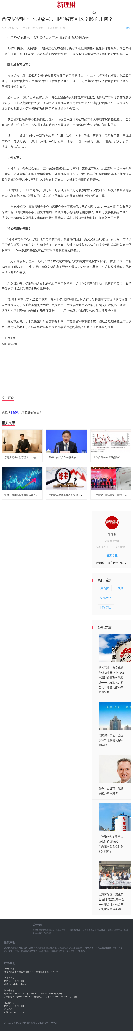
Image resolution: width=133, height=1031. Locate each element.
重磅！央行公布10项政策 (62, 457)
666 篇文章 (102, 546)
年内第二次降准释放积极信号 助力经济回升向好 (74, 494)
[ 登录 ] (15, 412)
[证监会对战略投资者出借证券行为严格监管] (22, 478)
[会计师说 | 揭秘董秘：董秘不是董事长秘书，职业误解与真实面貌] (111, 478)
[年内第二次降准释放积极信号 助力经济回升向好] (66, 478)
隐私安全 (106, 607)
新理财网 (60, 27)
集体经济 (106, 597)
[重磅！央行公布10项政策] (66, 440)
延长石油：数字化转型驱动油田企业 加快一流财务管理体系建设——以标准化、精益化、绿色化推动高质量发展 (112, 562)
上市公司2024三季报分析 (107, 457)
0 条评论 (120, 546)
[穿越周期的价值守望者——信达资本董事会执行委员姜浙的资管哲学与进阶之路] (22, 440)
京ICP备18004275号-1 (46, 1023)
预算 (120, 588)
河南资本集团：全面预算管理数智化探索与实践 (111, 740)
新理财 (112, 534)
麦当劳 (104, 588)
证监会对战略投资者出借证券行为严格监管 (27, 494)
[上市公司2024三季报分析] (111, 440)
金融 (128, 27)
